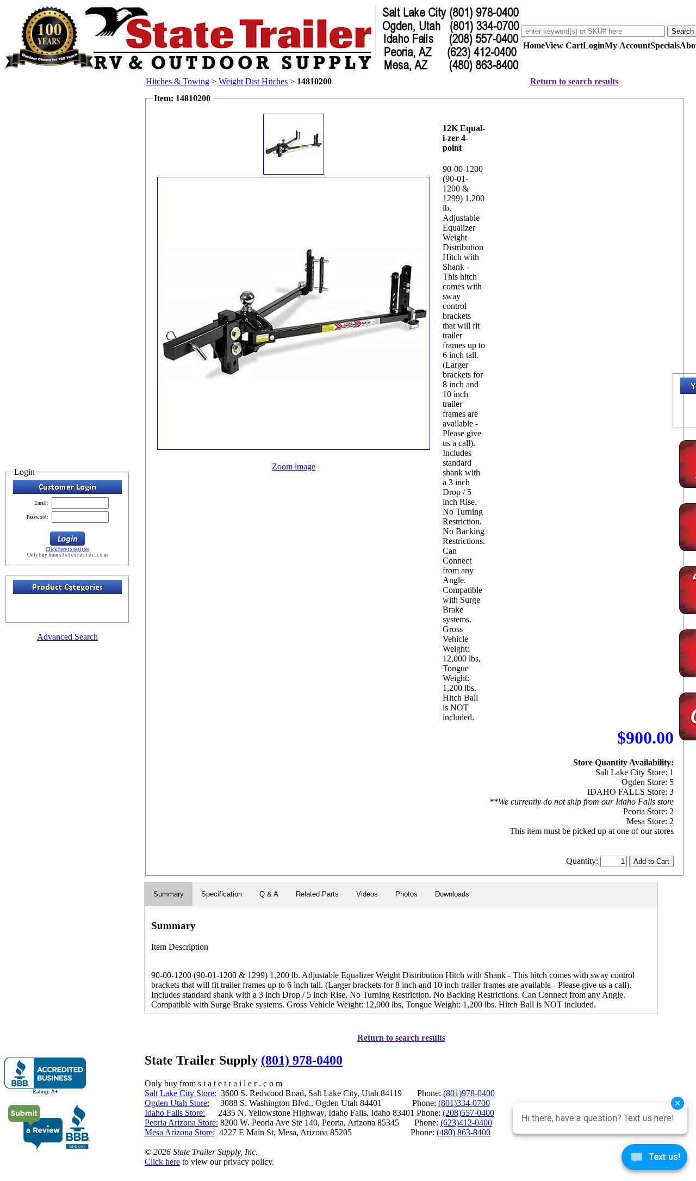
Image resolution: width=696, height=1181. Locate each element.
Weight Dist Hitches (253, 81)
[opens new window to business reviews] (49, 1147)
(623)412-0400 (466, 1122)
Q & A (268, 894)
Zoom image (293, 466)
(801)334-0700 (464, 1103)
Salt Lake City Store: (180, 1093)
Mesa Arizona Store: (180, 1132)
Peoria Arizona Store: (181, 1122)
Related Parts (317, 894)
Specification (221, 894)
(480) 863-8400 (463, 1132)
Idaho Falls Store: (175, 1112)
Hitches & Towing (177, 81)
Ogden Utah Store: (177, 1103)
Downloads (452, 894)
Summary (168, 894)
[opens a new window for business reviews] (45, 1076)
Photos (406, 894)
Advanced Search (67, 636)
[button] (67, 538)
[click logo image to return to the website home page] (262, 70)
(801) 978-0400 (302, 1060)
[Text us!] (654, 1159)
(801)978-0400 (469, 1093)
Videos (367, 894)
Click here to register (67, 549)
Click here (162, 1161)
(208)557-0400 (468, 1112)
